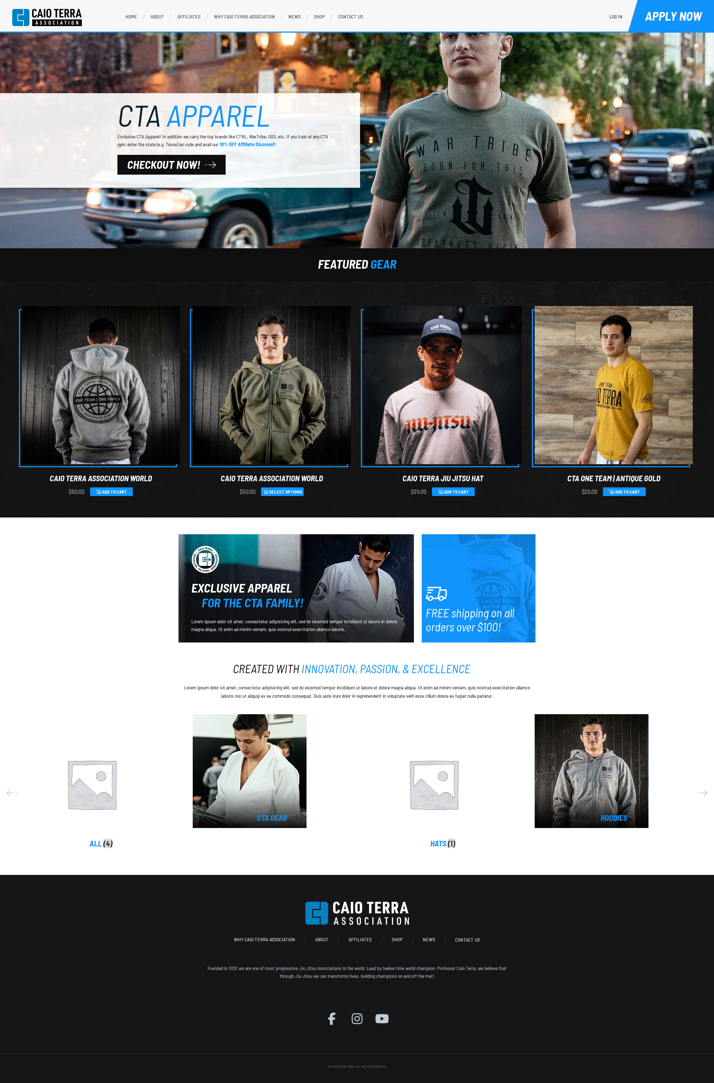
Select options (285, 491)
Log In (616, 16)
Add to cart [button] (114, 491)
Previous (12, 793)
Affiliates (360, 940)
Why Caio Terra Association (264, 940)
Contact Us (467, 940)
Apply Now (673, 15)
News (429, 940)
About (322, 940)
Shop (397, 940)
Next (702, 793)
